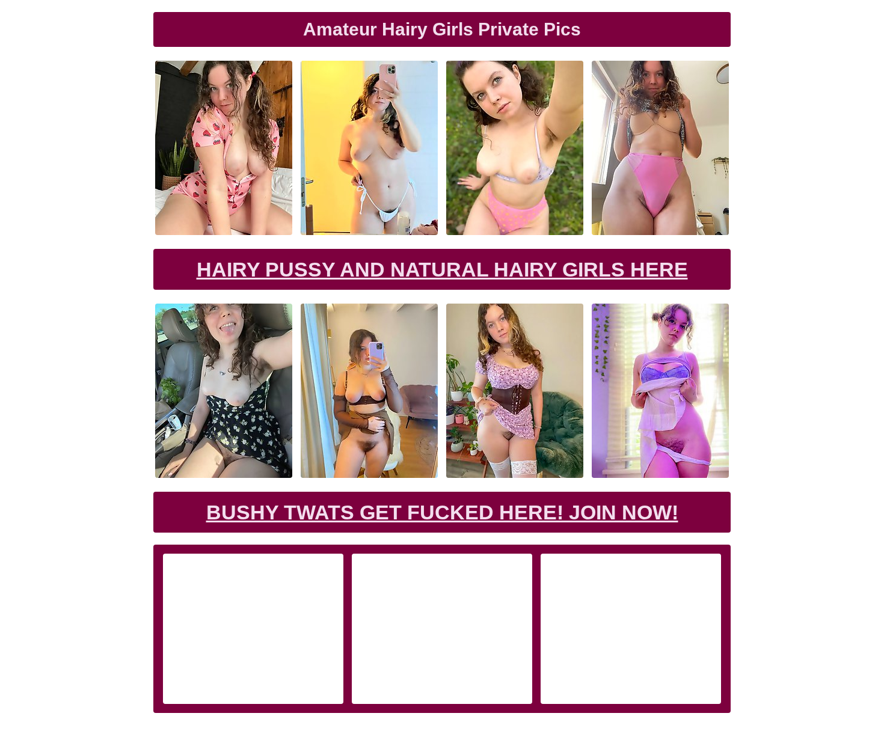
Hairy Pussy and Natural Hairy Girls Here (442, 269)
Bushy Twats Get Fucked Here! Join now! (442, 512)
